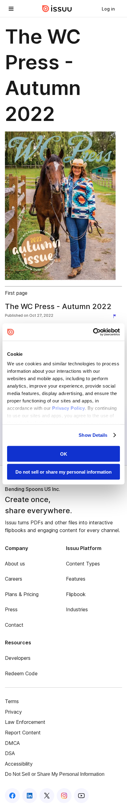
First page (16, 293)
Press (11, 609)
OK (63, 453)
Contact (14, 625)
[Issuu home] (57, 8)
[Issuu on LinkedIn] (29, 795)
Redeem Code (21, 673)
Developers (18, 658)
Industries (77, 609)
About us (15, 564)
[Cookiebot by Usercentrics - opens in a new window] (93, 332)
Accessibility (19, 764)
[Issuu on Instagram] (64, 795)
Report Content (23, 732)
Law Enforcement (25, 722)
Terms (12, 701)
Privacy (13, 712)
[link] (108, 8)
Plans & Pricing (22, 594)
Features (75, 579)
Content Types (83, 564)
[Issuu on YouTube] (81, 795)
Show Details (93, 435)
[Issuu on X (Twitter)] (46, 795)
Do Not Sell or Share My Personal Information (54, 774)
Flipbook (76, 594)
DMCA (12, 743)
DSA (10, 753)
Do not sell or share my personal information (63, 472)
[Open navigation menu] (11, 8)
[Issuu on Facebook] (12, 795)
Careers (13, 579)
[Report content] (116, 316)
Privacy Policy (68, 408)
